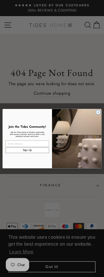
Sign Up (27, 150)
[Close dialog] (98, 112)
